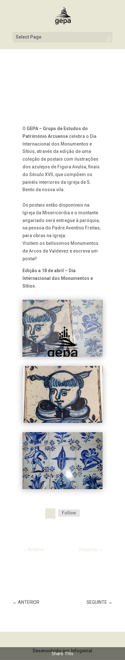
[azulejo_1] (62, 421)
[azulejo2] (62, 487)
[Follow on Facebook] (50, 513)
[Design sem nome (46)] (62, 355)
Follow (69, 512)
